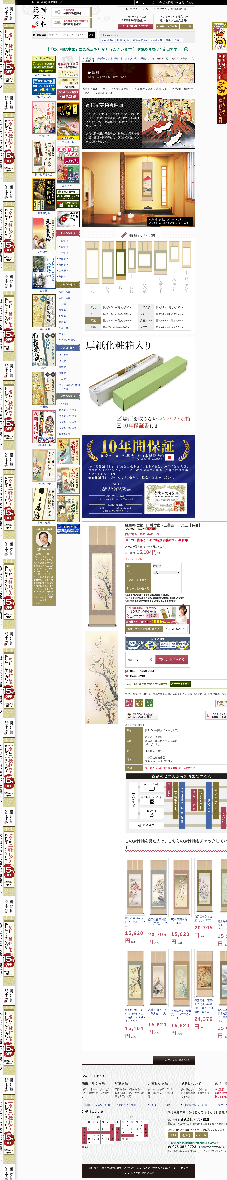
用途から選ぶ (131, 58)
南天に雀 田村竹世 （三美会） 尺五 (157, 923)
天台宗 (62, 379)
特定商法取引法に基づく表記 (153, 1168)
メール (187, 26)
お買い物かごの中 (137, 26)
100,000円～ (65, 434)
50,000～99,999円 (68, 428)
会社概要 (168, 2)
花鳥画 (62, 316)
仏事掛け (63, 241)
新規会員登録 (178, 9)
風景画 (62, 310)
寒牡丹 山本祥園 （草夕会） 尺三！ (157, 1013)
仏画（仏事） (66, 292)
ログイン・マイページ (142, 9)
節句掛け (63, 270)
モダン (62, 334)
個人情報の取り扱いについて (118, 1168)
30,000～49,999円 (68, 422)
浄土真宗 (63, 355)
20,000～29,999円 (68, 416)
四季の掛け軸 (140, 40)
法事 (168, 40)
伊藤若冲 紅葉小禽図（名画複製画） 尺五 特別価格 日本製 (204, 1006)
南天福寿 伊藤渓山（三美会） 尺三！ (135, 922)
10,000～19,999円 (68, 410)
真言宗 (62, 367)
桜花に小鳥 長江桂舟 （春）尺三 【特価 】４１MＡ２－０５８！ (135, 1015)
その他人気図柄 (67, 340)
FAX (161, 26)
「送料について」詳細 (194, 1105)
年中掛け (63, 253)
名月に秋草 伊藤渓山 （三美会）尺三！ (181, 1014)
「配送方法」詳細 (126, 1105)
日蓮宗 (62, 373)
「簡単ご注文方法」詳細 (96, 1105)
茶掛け (62, 276)
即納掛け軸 (108, 40)
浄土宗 (62, 361)
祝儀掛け (63, 264)
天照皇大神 (156, 40)
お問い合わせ (186, 2)
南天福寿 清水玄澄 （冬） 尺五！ (203, 918)
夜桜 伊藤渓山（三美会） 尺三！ (180, 923)
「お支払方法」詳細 (160, 1105)
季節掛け (63, 258)
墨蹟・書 (63, 328)
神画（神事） (66, 298)
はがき (173, 26)
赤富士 (177, 40)
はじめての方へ (148, 2)
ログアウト (163, 9)
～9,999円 (64, 404)
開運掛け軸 (123, 40)
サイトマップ (180, 1168)
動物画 (62, 322)
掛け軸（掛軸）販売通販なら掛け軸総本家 (102, 58)
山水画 (62, 304)
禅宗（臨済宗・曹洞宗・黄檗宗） (69, 387)
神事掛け (63, 247)
